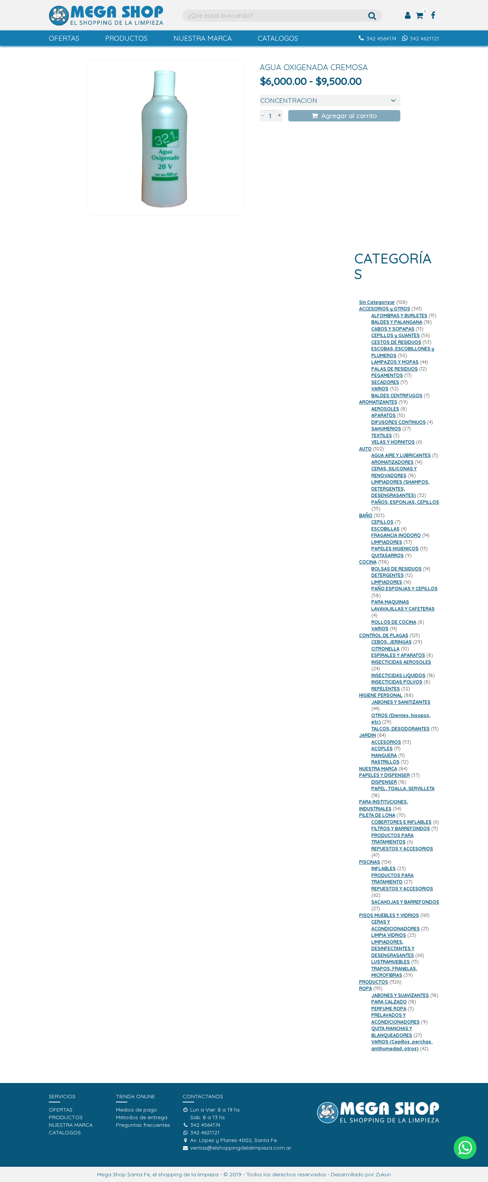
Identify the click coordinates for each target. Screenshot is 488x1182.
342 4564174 (381, 38)
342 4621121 (424, 38)
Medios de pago (136, 1109)
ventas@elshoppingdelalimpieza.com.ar (240, 1147)
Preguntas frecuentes (143, 1124)
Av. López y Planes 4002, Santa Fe (233, 1140)
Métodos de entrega (141, 1117)
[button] (465, 1147)
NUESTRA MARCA (202, 38)
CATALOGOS (278, 38)
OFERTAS (64, 38)
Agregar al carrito (349, 115)
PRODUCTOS (126, 38)
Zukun (383, 1174)
